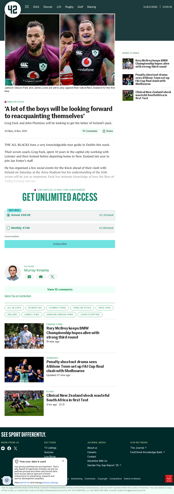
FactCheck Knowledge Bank (146, 452)
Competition (115, 478)
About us (92, 447)
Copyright (102, 478)
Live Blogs (50, 456)
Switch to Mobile (132, 479)
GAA (36, 6)
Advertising (76, 478)
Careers (91, 452)
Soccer (48, 6)
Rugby (69, 6)
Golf (80, 6)
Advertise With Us (97, 460)
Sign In (167, 6)
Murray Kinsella (36, 270)
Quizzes (48, 452)
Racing (91, 6)
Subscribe (150, 6)
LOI (59, 6)
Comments (89, 478)
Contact (91, 456)
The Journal (137, 447)
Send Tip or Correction (18, 295)
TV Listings (50, 447)
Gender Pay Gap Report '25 (103, 465)
